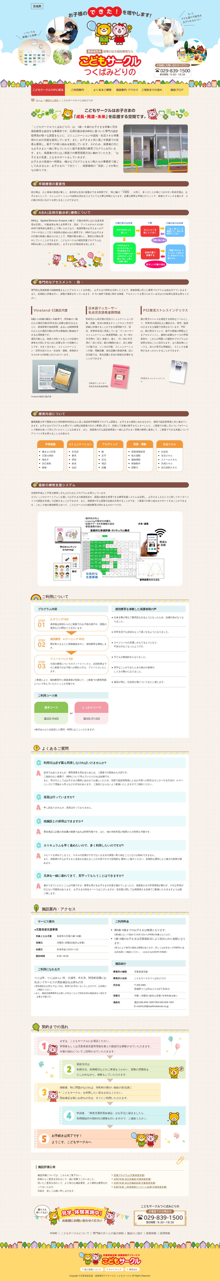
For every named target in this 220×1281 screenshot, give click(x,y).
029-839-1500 (175, 71)
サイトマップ (115, 1269)
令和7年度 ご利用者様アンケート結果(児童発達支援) (140, 1186)
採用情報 (165, 1233)
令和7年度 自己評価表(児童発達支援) (132, 1179)
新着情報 (151, 1233)
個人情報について (92, 1269)
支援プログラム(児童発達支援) (129, 1175)
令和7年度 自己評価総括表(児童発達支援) (135, 1182)
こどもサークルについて (75, 1233)
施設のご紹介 (135, 1233)
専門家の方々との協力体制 (108, 1233)
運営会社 (133, 1269)
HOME (53, 1233)
